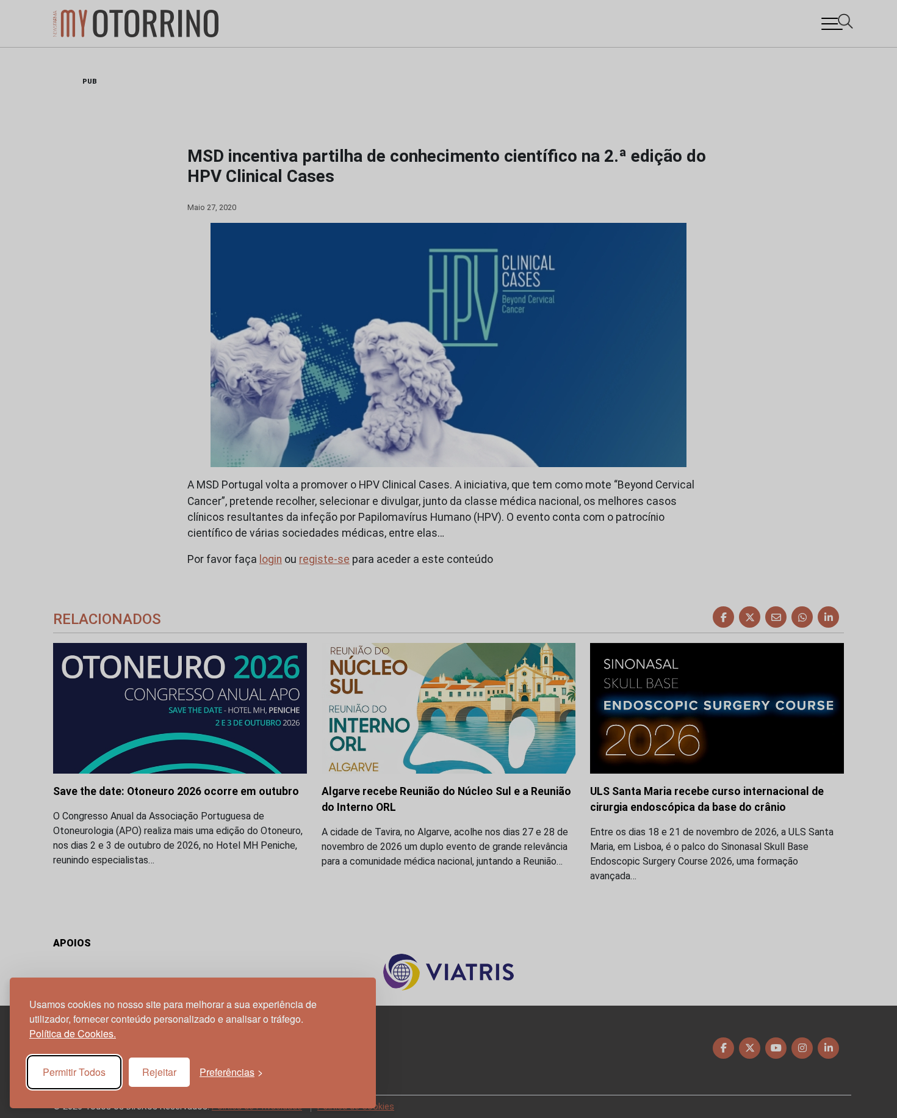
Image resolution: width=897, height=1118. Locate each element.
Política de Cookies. (72, 1033)
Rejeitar (159, 1072)
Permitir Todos (74, 1072)
